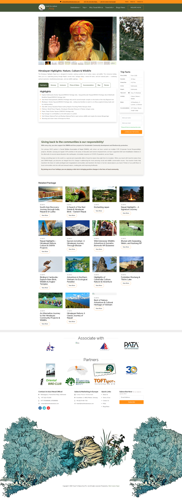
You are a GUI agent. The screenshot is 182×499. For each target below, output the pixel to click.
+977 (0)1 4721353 (46, 397)
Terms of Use (106, 397)
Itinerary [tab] (53, 85)
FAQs (104, 403)
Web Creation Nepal (113, 486)
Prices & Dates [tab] (74, 85)
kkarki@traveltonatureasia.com (85, 403)
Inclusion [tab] (63, 85)
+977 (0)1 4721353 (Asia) (91, 1)
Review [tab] (106, 85)
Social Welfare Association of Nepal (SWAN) (74, 149)
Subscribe (131, 402)
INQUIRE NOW (136, 7)
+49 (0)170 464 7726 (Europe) (108, 1)
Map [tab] (99, 85)
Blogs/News (106, 406)
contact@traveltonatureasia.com (71, 1)
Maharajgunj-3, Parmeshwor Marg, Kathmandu (53, 394)
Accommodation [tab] (88, 85)
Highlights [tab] (43, 85)
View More (45, 215)
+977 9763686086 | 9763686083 (49, 400)
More (81, 79)
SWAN (68, 145)
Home (126, 1)
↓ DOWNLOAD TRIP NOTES (131, 132)
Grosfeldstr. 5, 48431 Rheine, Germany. (87, 397)
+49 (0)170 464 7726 (81, 400)
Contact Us (140, 1)
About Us (132, 1)
